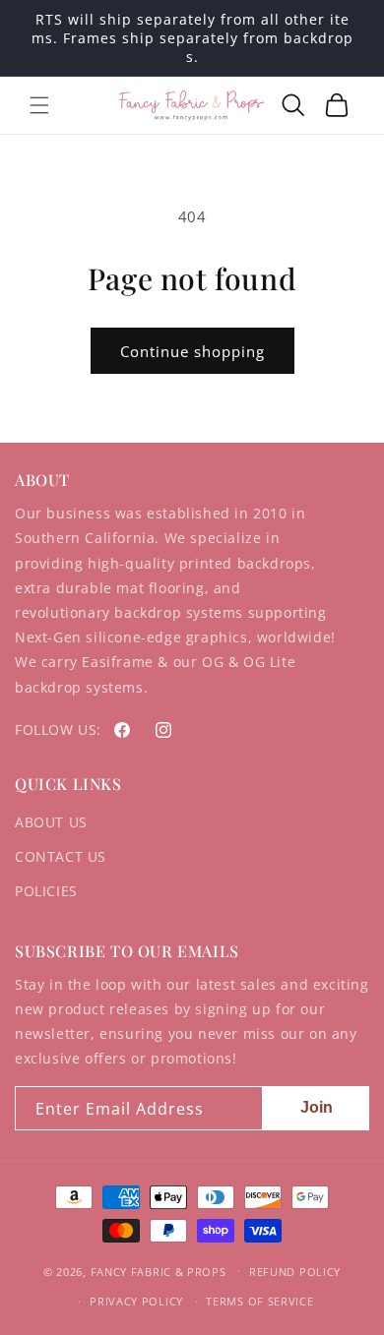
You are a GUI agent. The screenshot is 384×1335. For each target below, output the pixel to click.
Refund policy (295, 1271)
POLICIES (46, 890)
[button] (39, 105)
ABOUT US (51, 822)
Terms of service (259, 1301)
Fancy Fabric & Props (158, 1270)
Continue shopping (192, 351)
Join (316, 1107)
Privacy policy (136, 1301)
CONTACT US (60, 856)
